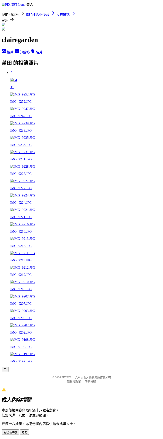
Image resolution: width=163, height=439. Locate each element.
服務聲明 (90, 381)
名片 (39, 52)
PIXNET (66, 377)
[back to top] (5, 369)
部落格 (25, 52)
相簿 (10, 52)
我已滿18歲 (10, 432)
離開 (24, 432)
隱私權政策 (74, 381)
